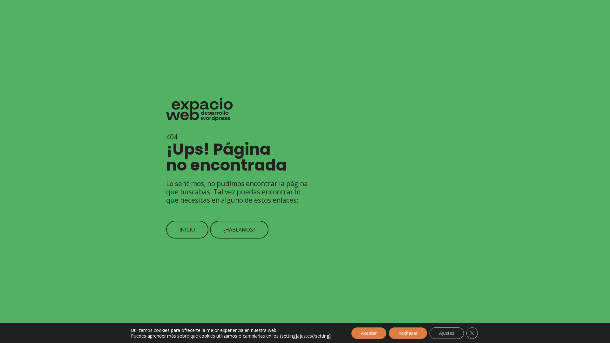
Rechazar (407, 333)
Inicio (187, 229)
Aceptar (369, 333)
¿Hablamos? (239, 229)
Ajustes (446, 333)
